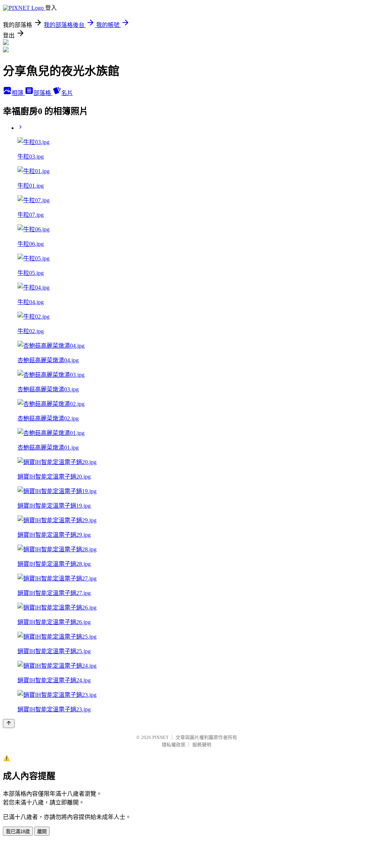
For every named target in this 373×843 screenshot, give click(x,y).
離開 (42, 831)
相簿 (18, 93)
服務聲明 (201, 744)
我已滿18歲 (18, 831)
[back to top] (9, 723)
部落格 (43, 93)
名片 (67, 93)
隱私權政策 (173, 744)
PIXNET (160, 737)
